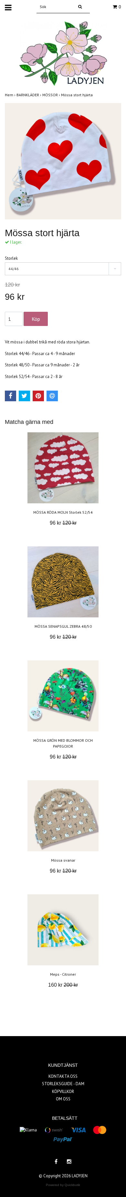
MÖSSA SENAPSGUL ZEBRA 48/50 (63, 626)
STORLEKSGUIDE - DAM (63, 1084)
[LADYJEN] (63, 53)
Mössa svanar (63, 860)
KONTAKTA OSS (63, 1076)
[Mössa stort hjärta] (63, 161)
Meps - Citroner (63, 974)
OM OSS (63, 1099)
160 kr (63, 985)
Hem (10, 94)
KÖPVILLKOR (63, 1091)
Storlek (11, 258)
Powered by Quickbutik (63, 1185)
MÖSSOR (51, 94)
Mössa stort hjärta (77, 94)
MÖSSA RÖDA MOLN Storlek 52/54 (63, 512)
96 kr (63, 523)
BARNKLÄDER (29, 94)
